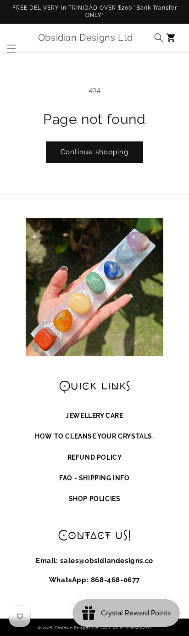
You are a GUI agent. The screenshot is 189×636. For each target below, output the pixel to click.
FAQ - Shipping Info (94, 478)
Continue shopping (94, 152)
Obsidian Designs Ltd (77, 627)
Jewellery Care (94, 415)
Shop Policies (95, 498)
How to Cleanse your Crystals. (94, 436)
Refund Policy (94, 457)
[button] (9, 37)
